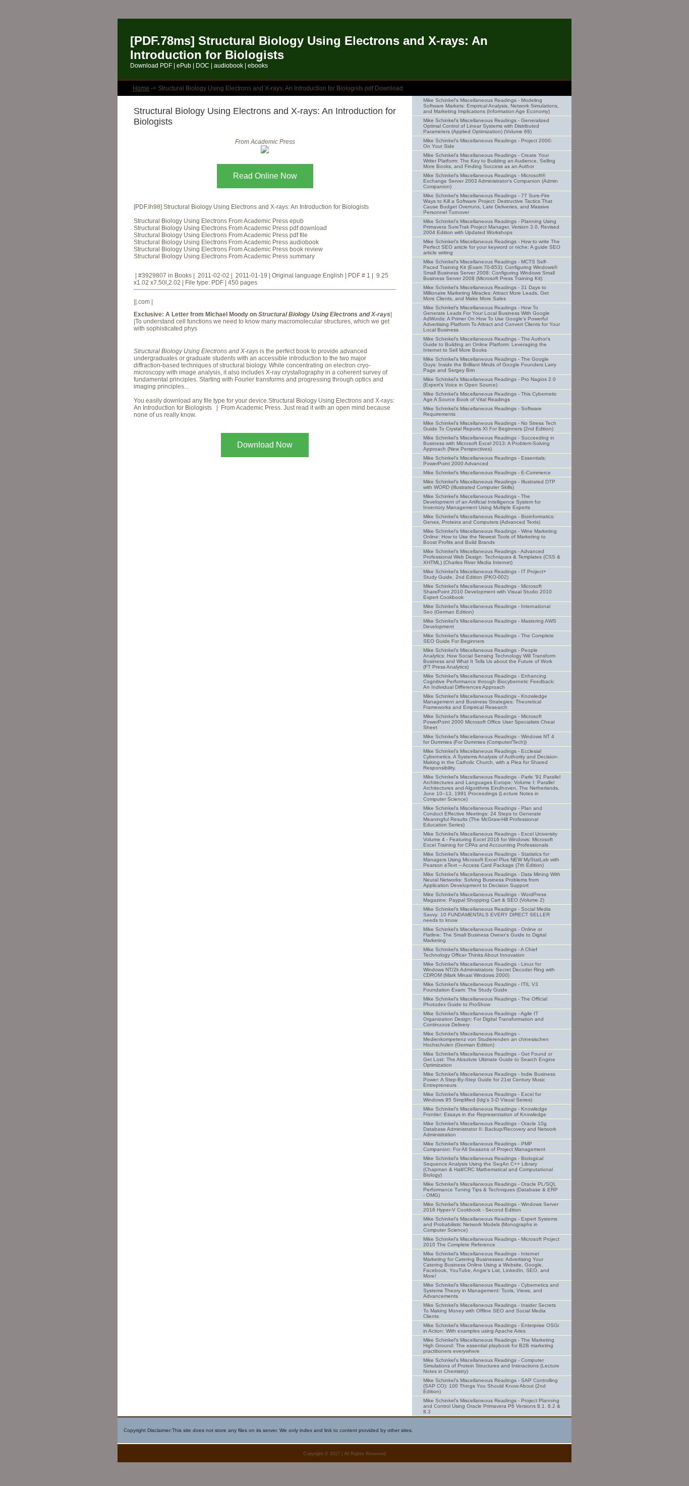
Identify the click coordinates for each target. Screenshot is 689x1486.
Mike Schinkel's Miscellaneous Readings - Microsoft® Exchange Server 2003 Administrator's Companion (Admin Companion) (490, 181)
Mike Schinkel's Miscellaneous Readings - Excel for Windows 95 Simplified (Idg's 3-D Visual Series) (482, 1097)
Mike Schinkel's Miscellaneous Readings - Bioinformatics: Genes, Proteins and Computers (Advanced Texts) (489, 519)
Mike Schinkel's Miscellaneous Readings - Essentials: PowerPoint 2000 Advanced (484, 460)
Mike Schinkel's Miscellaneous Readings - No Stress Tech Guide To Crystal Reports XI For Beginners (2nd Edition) (489, 425)
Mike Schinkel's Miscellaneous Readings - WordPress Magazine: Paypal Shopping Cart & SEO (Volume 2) (484, 897)
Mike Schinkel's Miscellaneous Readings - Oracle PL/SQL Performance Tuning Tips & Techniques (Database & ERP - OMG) (490, 1189)
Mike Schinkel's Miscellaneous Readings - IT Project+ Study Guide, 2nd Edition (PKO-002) (484, 574)
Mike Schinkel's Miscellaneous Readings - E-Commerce (487, 472)
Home (141, 88)
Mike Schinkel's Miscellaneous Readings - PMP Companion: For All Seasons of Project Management (484, 1146)
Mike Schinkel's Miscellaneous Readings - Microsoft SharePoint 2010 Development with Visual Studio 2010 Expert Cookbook (487, 591)
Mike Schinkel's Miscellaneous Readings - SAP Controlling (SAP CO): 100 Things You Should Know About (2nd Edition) (490, 1386)
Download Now (265, 445)
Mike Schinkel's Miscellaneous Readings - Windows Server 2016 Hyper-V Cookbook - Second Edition (490, 1207)
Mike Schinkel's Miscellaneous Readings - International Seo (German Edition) (486, 609)
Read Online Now (265, 176)
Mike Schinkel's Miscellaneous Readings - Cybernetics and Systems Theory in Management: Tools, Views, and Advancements (491, 1290)
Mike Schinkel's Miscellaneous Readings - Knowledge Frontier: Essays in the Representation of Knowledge (485, 1111)
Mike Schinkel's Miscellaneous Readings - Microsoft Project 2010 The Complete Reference (491, 1241)
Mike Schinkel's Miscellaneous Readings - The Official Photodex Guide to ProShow (485, 1001)
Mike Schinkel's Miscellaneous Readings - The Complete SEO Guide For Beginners (488, 638)
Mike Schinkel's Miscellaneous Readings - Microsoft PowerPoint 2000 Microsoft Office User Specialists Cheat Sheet (489, 721)
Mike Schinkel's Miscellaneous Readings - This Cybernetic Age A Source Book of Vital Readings (490, 396)
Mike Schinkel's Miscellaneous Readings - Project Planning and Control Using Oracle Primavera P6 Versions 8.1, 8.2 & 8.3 (491, 1406)
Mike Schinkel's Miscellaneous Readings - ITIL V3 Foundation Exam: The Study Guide (480, 987)
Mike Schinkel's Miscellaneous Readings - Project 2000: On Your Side (487, 143)
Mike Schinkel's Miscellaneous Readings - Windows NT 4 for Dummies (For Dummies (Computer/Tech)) (488, 739)
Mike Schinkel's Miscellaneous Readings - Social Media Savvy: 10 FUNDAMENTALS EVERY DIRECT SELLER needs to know (487, 914)
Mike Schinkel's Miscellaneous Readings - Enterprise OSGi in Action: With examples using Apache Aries (491, 1328)
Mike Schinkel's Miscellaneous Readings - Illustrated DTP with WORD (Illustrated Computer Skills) (489, 484)
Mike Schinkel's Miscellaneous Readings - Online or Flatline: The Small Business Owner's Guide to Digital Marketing (484, 934)
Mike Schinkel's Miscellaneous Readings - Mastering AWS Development (489, 623)
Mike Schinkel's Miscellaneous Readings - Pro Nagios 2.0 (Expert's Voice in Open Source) (489, 382)
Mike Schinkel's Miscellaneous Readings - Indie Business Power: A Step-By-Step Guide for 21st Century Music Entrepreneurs (489, 1079)
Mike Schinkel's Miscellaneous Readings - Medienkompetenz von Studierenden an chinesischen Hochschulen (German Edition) (486, 1039)
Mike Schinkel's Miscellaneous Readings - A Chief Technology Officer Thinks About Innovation (480, 952)
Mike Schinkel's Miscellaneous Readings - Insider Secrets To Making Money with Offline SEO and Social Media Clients (489, 1310)
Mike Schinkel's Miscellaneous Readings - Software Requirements (482, 411)
